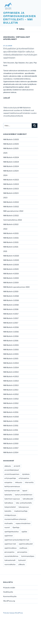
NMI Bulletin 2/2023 (11, 189)
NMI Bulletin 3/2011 (10, 421)
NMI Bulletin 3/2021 (11, 238)
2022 (5, 229)
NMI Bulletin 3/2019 (11, 278)
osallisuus (23, 548)
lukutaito (7, 511)
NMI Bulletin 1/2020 (11, 269)
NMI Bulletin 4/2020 (11, 256)
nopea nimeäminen (23, 523)
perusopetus (9, 552)
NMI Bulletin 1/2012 (10, 408)
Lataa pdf (6, 97)
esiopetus (8, 482)
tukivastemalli (9, 560)
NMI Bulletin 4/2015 (11, 345)
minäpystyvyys (10, 515)
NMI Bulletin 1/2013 (10, 390)
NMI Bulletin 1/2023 (11, 193)
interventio (29, 482)
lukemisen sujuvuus (12, 499)
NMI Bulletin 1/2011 (10, 430)
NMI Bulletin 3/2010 (11, 435)
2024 (5, 175)
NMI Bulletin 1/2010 (10, 444)
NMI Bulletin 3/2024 (11, 162)
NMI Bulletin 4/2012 (11, 394)
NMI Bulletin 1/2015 (10, 359)
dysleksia (25, 474)
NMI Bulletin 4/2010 (11, 417)
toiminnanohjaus (27, 556)
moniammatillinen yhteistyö (15, 519)
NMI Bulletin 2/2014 (11, 372)
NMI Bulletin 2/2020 (11, 265)
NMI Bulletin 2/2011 (10, 426)
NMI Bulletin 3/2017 (11, 318)
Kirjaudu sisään (9, 588)
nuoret (7, 527)
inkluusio (18, 482)
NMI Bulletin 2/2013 (11, 385)
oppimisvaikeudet (26, 544)
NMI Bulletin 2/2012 (10, 403)
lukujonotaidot (10, 507)
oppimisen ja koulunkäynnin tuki (16, 540)
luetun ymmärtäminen (23, 495)
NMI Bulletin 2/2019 (11, 283)
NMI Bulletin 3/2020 (11, 260)
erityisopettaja (10, 478)
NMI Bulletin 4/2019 (11, 274)
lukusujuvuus (24, 507)
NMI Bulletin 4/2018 (11, 296)
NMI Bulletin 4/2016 (11, 327)
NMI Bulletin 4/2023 (11, 180)
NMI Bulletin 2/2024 (11, 166)
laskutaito (8, 495)
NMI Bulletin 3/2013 (11, 381)
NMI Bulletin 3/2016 (11, 332)
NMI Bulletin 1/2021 (10, 247)
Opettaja (16, 527)
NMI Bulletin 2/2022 (11, 216)
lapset (24, 491)
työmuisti (22, 560)
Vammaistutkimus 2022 (12, 220)
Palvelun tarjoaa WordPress (13, 613)
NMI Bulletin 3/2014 (11, 368)
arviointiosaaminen (11, 474)
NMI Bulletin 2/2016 (11, 336)
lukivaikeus (8, 503)
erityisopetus (24, 478)
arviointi (17, 466)
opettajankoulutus (11, 532)
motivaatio (8, 523)
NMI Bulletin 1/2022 (10, 224)
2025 (5, 153)
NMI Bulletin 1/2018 (10, 309)
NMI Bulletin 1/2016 (10, 341)
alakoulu (7, 466)
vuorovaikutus (10, 564)
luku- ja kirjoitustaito (24, 503)
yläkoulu (21, 564)
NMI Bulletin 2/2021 (10, 242)
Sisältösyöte (8, 592)
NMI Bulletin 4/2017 (11, 314)
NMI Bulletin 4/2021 (11, 233)
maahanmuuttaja (20, 511)
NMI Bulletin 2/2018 (11, 305)
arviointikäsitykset (11, 470)
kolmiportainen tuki (12, 491)
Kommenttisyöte (10, 596)
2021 (5, 251)
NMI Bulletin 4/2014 (11, 363)
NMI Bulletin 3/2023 (11, 184)
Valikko (21, 29)
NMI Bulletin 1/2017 (10, 323)
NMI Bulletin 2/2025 (11, 144)
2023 (5, 198)
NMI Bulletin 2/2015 (11, 354)
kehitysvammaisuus (12, 486)
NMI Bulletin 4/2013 (11, 376)
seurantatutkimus (11, 556)
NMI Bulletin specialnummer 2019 (16, 287)
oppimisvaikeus (10, 548)
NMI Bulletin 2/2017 (10, 448)
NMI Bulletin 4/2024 (11, 157)
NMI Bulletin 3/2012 (11, 399)
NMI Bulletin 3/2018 (11, 300)
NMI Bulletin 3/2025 (11, 139)
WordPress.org (9, 601)
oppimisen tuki (10, 544)
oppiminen (8, 536)
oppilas (24, 532)
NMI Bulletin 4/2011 (10, 412)
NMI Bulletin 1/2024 (11, 171)
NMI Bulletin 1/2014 (10, 452)
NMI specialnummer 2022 (13, 211)
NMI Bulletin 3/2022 (11, 207)
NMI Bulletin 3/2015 (11, 350)
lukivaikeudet (28, 499)
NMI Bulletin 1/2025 (11, 148)
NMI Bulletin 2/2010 (11, 439)
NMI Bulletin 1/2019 (10, 292)
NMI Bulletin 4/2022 (11, 202)
